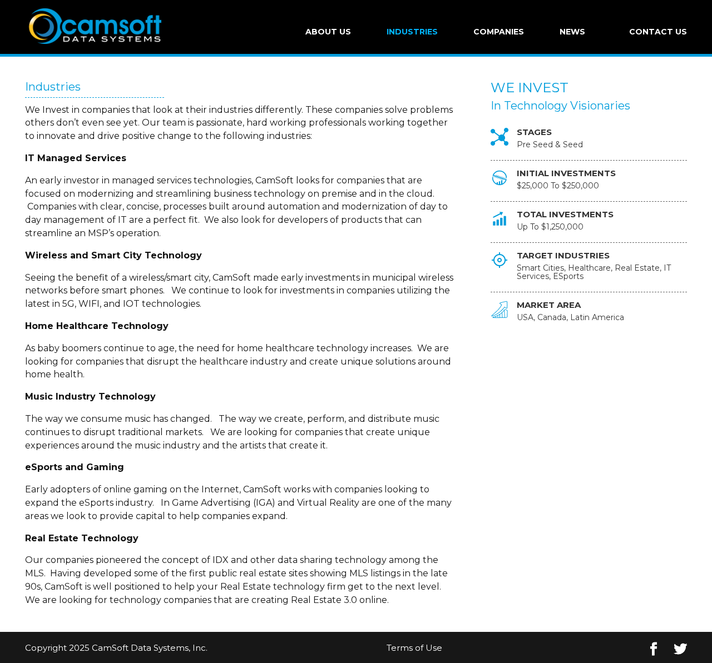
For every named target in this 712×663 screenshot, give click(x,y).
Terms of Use (414, 647)
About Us (328, 32)
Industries (412, 32)
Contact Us (658, 32)
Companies (498, 32)
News (572, 32)
